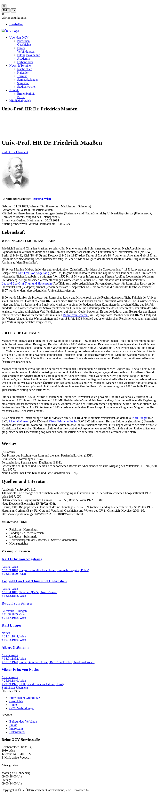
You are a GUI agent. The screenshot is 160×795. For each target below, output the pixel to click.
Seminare (23, 83)
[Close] (4, 6)
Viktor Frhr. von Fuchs (63, 421)
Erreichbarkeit (26, 93)
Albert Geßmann (19, 421)
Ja (13, 10)
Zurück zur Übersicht (15, 152)
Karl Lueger (140, 418)
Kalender (22, 72)
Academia (23, 58)
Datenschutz (17, 732)
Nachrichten (24, 69)
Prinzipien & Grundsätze (24, 697)
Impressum (16, 728)
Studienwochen (26, 86)
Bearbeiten (16, 24)
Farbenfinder (25, 62)
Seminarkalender (27, 79)
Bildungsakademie (28, 55)
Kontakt (14, 90)
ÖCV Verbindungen (21, 708)
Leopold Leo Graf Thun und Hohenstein (27, 283)
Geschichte (24, 44)
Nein (5, 10)
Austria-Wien (42, 198)
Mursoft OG (97, 790)
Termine (22, 76)
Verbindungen (26, 51)
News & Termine (20, 65)
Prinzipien (23, 41)
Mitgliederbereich (20, 100)
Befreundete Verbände (23, 721)
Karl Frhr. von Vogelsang (34, 273)
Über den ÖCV (18, 37)
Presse (21, 97)
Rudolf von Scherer (75, 315)
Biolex (21, 48)
